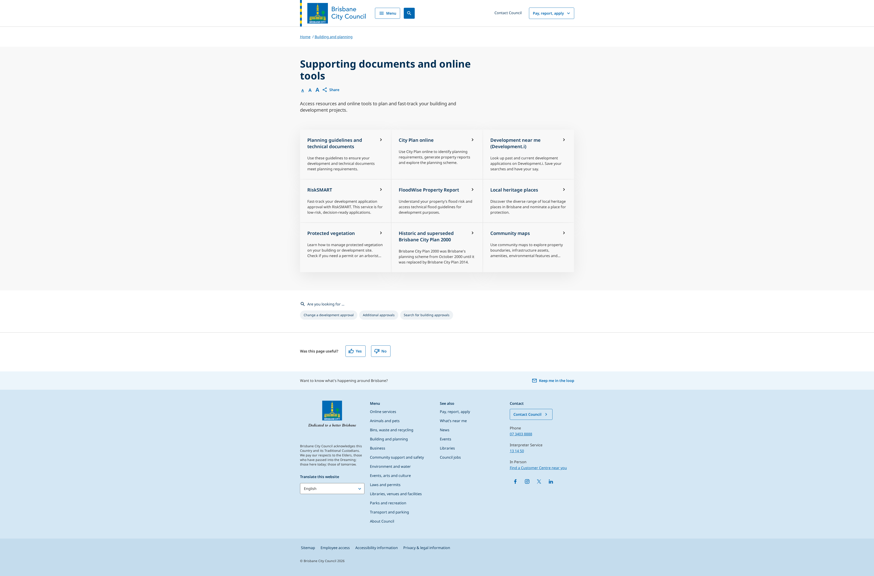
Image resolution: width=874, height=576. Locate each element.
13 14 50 (517, 450)
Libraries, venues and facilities (396, 493)
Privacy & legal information (426, 547)
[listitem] (328, 315)
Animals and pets (385, 420)
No (384, 351)
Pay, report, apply (548, 13)
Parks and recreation (388, 502)
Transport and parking (389, 512)
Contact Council (508, 12)
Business (377, 448)
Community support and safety (397, 457)
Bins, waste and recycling (391, 429)
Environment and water (390, 466)
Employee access (335, 547)
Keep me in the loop (556, 380)
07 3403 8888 (521, 434)
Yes (359, 351)
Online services (383, 411)
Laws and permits (385, 484)
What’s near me (453, 420)
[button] (330, 89)
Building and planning (389, 439)
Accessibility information (376, 547)
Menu (391, 13)
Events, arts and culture (390, 475)
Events (445, 439)
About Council (382, 521)
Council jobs (450, 457)
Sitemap (308, 547)
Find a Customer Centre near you (538, 467)
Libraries (447, 448)
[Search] (409, 13)
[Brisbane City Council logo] (333, 13)
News (444, 429)
